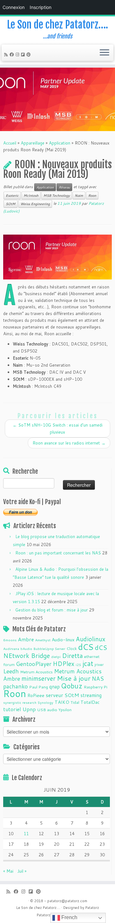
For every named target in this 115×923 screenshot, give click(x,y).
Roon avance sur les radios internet (69, 443)
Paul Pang (38, 687)
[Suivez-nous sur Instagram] (18, 54)
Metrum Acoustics (36, 672)
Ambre (26, 639)
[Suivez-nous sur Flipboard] (24, 54)
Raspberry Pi (95, 687)
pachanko (15, 686)
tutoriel (12, 709)
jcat (87, 663)
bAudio (26, 648)
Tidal (75, 702)
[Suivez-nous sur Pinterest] (30, 54)
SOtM (10, 204)
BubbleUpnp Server (49, 648)
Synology (45, 702)
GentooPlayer (33, 664)
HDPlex (63, 663)
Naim (79, 195)
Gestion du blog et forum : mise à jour (51, 610)
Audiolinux (90, 639)
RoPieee (35, 695)
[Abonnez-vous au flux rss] (7, 54)
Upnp (29, 709)
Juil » (22, 871)
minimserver (38, 678)
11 (26, 833)
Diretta (72, 655)
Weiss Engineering (35, 204)
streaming (91, 695)
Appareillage (32, 143)
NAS (98, 679)
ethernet (91, 656)
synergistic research (19, 702)
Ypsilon (65, 709)
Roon (92, 195)
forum (9, 664)
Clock (71, 648)
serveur (54, 695)
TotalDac (90, 702)
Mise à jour (73, 678)
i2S (78, 664)
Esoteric (12, 195)
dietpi (56, 656)
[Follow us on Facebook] (13, 54)
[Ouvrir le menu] (104, 53)
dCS (86, 647)
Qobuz (71, 686)
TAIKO (62, 702)
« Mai (8, 871)
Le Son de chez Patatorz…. (57, 24)
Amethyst (42, 639)
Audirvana (11, 648)
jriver (99, 664)
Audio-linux (63, 639)
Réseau (64, 187)
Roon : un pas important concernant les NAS (58, 553)
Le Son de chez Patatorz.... (38, 907)
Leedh (11, 671)
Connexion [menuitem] (14, 7)
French (68, 917)
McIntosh (31, 195)
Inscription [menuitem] (40, 7)
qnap (54, 686)
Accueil (9, 143)
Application (59, 143)
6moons (10, 639)
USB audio (47, 709)
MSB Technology (56, 195)
